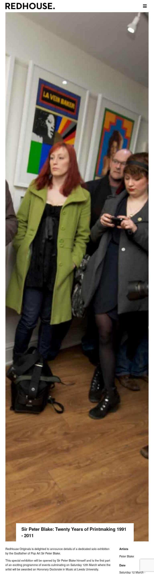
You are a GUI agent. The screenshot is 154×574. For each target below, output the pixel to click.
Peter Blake (126, 556)
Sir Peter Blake (50, 553)
